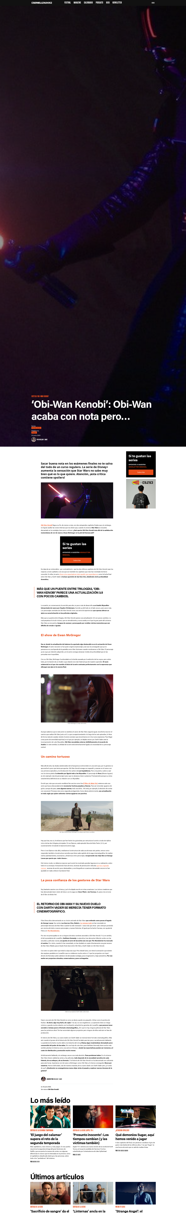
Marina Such (36, 1162)
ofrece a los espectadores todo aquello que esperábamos (78, 574)
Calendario (88, 2)
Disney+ (34, 432)
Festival (67, 2)
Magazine (77, 2)
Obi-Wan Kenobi (36, 428)
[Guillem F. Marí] (33, 439)
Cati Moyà (77, 1155)
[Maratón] (141, 495)
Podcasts (99, 2)
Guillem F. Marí (43, 440)
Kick (108, 2)
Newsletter (117, 2)
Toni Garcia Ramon (123, 1151)
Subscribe (141, 472)
